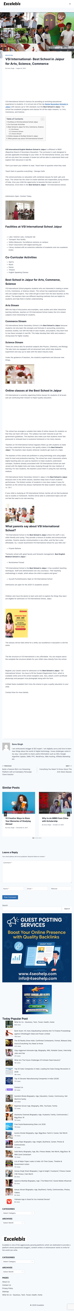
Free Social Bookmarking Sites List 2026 (30, 1124)
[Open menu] (70, 3)
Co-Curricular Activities (16, 124)
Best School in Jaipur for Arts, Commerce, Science (26, 127)
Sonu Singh (10, 68)
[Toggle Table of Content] (41, 119)
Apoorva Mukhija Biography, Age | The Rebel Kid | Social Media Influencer (42, 1181)
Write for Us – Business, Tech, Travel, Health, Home (34, 1022)
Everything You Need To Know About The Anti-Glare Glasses (56, 769)
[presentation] (18, 803)
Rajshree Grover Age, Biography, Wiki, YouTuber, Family (35, 1106)
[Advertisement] (37, 85)
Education (9, 55)
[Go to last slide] (5, 814)
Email (30, 889)
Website (54, 889)
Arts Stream (15, 129)
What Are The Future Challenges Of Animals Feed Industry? (37, 1060)
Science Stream (16, 133)
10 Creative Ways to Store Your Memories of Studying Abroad (18, 821)
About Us (6, 1282)
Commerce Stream (17, 131)
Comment (7, 863)
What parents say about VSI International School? (25, 138)
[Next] (68, 814)
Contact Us (18, 1087)
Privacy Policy (7, 1288)
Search (5, 905)
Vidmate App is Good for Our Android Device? (32, 1199)
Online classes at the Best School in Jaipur (23, 136)
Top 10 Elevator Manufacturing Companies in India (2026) (36, 1079)
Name (6, 889)
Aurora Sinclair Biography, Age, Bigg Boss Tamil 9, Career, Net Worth (40, 1133)
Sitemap (5, 1292)
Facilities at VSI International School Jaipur (23, 122)
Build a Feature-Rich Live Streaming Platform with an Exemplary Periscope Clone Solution (17, 770)
